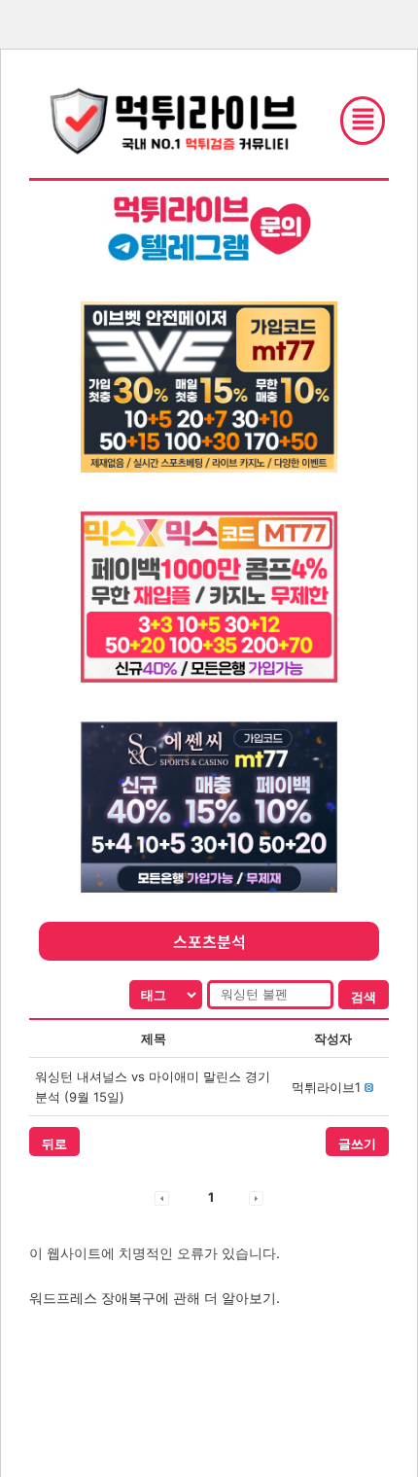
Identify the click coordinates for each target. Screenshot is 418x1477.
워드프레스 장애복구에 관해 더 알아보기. (154, 1297)
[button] (326, 1087)
